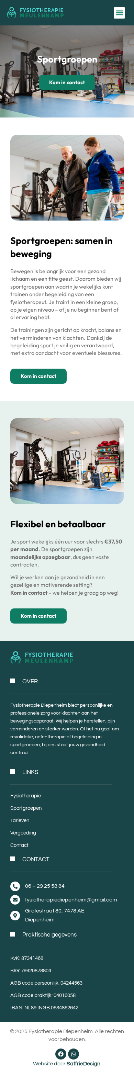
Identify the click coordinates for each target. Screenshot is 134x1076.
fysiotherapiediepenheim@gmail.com (71, 900)
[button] (119, 13)
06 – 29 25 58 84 (45, 886)
